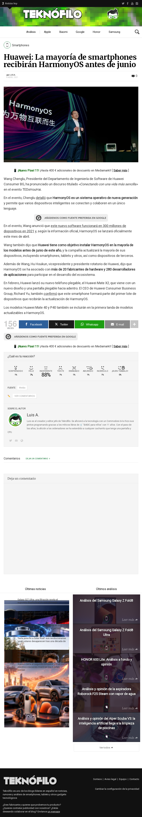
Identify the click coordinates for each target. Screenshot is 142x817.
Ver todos (104, 747)
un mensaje (54, 811)
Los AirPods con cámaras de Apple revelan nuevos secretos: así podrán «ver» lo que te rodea (40, 654)
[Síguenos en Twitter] (11, 441)
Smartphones (20, 45)
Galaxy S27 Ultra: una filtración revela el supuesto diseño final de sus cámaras (38, 601)
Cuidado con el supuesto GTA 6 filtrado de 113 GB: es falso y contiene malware (41, 614)
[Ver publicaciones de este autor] (15, 419)
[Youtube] (132, 3)
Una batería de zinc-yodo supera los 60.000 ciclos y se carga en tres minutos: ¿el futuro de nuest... (42, 628)
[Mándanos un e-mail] (17, 441)
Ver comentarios (24, 396)
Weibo (22, 387)
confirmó (50, 294)
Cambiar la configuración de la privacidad (117, 788)
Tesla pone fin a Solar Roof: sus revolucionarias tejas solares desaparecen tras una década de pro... (42, 641)
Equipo (123, 779)
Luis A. (13, 75)
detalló (41, 198)
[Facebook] (127, 3)
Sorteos (97, 779)
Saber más (120, 170)
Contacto (134, 779)
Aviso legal (110, 779)
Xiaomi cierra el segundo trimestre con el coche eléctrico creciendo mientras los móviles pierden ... (42, 667)
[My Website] (22, 441)
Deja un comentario (37, 458)
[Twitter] (123, 3)
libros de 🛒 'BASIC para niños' (86, 425)
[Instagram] (137, 3)
